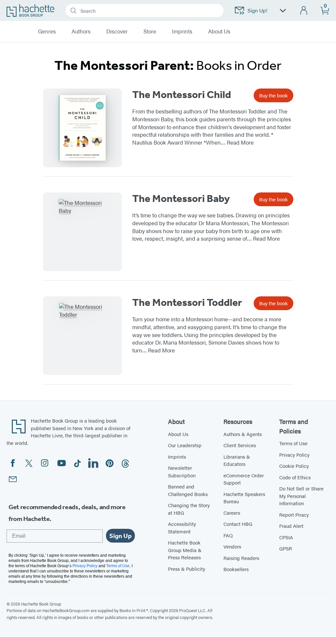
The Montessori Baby (181, 198)
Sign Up (120, 536)
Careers (231, 512)
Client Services (239, 445)
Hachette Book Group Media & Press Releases (184, 550)
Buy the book (273, 95)
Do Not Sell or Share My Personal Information (301, 496)
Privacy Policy (294, 454)
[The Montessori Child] (82, 128)
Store (149, 31)
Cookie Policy (294, 465)
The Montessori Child (181, 94)
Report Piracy (294, 514)
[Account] (304, 10)
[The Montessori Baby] (82, 231)
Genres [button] (47, 31)
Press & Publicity (186, 568)
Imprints (182, 31)
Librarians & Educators (236, 460)
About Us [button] (219, 31)
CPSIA (286, 537)
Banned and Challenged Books (188, 490)
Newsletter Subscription (182, 471)
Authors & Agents (242, 433)
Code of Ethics (295, 477)
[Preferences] (283, 10)
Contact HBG (237, 523)
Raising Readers (241, 557)
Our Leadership (184, 445)
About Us (178, 433)
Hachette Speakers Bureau (244, 497)
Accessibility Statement (182, 527)
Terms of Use (293, 443)
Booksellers (236, 569)
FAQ (228, 535)
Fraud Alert (291, 525)
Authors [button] (81, 31)
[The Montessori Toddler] (82, 335)
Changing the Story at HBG (189, 509)
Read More (240, 142)
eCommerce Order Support (243, 479)
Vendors (232, 546)
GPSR (285, 548)
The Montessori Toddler (187, 302)
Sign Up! (257, 10)
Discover (117, 31)
